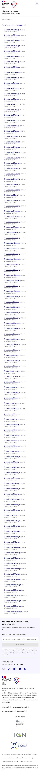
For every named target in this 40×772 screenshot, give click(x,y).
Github (25, 669)
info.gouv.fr (5, 707)
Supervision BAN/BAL (7, 761)
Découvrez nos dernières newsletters (14, 634)
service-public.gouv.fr (20, 707)
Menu (37, 3)
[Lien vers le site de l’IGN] (20, 735)
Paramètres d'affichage (25, 761)
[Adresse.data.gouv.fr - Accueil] (16, 680)
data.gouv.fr (21, 711)
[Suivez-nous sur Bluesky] (3, 669)
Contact (19, 758)
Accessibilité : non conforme (9, 754)
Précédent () (15, 25)
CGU (29, 754)
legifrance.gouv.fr (7, 711)
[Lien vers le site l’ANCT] (20, 745)
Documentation (26, 758)
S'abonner (20, 644)
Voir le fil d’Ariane (6, 19)
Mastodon (9, 669)
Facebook (20, 669)
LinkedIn (14, 669)
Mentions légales (23, 754)
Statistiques (12, 758)
